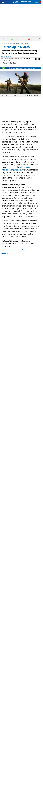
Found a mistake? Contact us (21, 250)
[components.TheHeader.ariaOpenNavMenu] (7, 2)
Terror (5, 63)
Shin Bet (13, 63)
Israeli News (19, 43)
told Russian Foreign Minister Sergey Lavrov (20, 168)
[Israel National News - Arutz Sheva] (22, 2)
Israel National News (8, 43)
